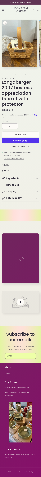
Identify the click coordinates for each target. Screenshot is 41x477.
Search (8, 374)
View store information (14, 158)
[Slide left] (15, 74)
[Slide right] (25, 74)
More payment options (20, 146)
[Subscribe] (33, 356)
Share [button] (6, 171)
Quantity (5, 121)
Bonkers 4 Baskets (17, 472)
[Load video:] (20, 302)
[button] (2, 9)
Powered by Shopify (27, 472)
